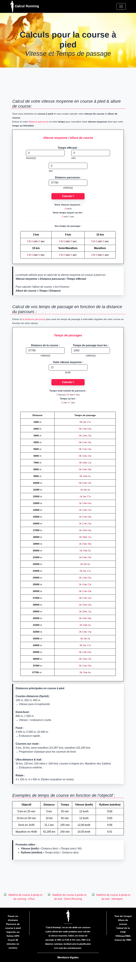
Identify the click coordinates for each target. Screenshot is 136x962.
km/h (68, 372)
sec (51, 170)
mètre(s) (68, 187)
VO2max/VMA (123, 936)
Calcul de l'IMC (123, 940)
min (73, 158)
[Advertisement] (68, 84)
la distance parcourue (34, 319)
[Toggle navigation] (121, 6)
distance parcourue (39, 121)
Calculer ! (68, 196)
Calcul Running (26, 6)
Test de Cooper (123, 916)
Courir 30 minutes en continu (13, 944)
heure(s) (31, 158)
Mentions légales (68, 957)
